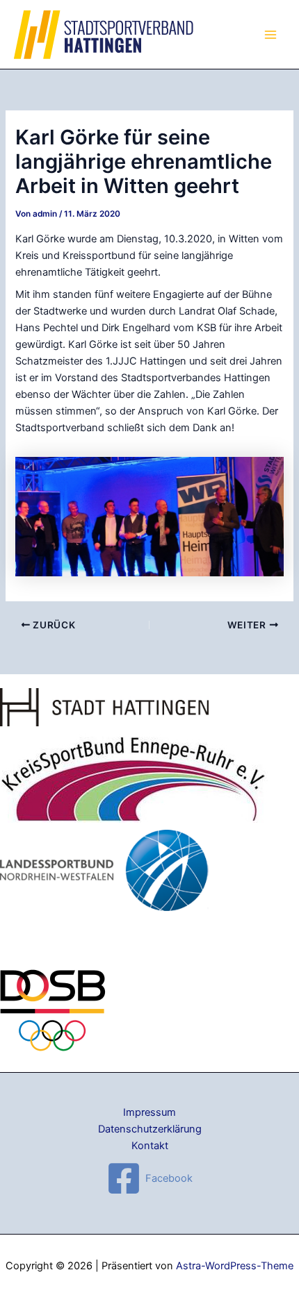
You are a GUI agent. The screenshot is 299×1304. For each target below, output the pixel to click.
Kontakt (149, 1145)
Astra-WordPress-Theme (234, 1266)
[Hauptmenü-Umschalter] (270, 34)
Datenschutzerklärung (150, 1129)
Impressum (149, 1112)
